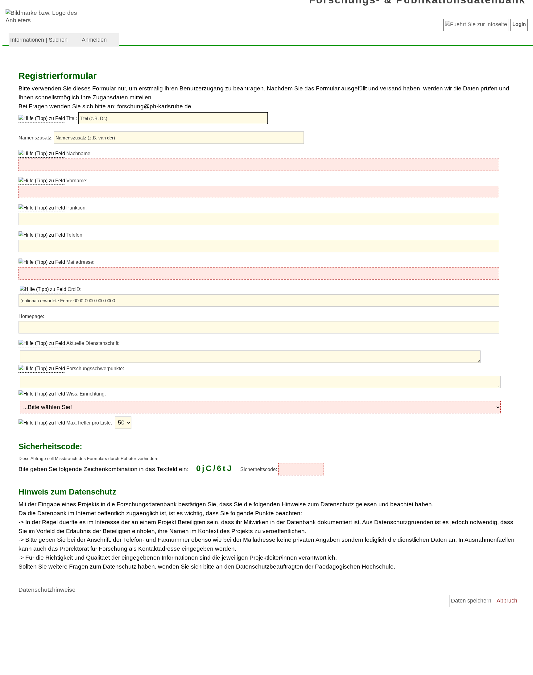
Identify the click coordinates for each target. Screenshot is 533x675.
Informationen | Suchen (39, 40)
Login (519, 24)
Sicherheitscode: (259, 469)
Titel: (72, 118)
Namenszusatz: (36, 137)
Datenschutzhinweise (47, 589)
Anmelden (94, 40)
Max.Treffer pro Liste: (89, 422)
